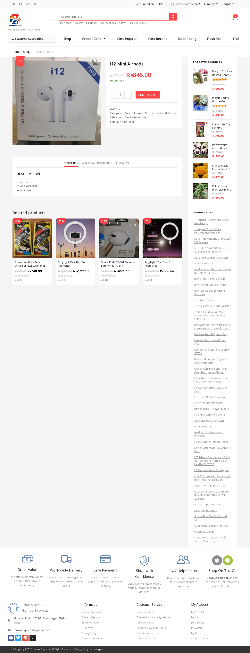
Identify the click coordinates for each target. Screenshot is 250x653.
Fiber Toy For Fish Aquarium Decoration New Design (210, 379)
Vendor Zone (92, 39)
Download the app (218, 578)
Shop (67, 39)
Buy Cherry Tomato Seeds (209, 278)
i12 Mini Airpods (125, 121)
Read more (133, 233)
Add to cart (147, 94)
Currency (209, 4)
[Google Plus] (27, 4)
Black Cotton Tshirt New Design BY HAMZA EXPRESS (212, 271)
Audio (128, 113)
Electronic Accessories (146, 113)
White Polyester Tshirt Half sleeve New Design (210, 539)
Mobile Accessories (136, 117)
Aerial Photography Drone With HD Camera (212, 240)
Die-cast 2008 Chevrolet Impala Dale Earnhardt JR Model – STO (212, 326)
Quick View (47, 223)
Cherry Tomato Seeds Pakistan (212, 306)
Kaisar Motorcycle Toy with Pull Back (212, 449)
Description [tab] (71, 163)
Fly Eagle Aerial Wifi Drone (209, 414)
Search (173, 17)
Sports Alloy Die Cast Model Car (210, 517)
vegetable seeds (204, 531)
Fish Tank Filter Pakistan (208, 403)
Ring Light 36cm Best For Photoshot (72, 263)
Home (16, 52)
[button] (95, 62)
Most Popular (126, 39)
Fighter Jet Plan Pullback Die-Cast (211, 389)
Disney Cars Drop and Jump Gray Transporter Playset (210, 370)
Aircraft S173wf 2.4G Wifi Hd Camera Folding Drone (210, 249)
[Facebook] (20, 4)
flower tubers (221, 408)
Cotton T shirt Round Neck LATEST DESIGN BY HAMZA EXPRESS (209, 315)
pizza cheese (214, 504)
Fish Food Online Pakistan (209, 397)
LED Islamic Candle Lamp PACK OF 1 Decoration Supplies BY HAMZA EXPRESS (212, 460)
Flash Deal (214, 39)
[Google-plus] (25, 638)
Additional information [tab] (97, 163)
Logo (197, 485)
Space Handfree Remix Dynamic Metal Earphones (30, 263)
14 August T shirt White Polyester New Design (207, 231)
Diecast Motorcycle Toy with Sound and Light (210, 360)
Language (228, 4)
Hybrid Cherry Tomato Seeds (211, 441)
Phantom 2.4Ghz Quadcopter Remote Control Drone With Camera (211, 495)
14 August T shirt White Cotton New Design (211, 221)
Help (161, 4)
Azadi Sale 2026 (203, 263)
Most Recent (157, 39)
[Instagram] (34, 4)
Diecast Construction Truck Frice (210, 342)
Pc (205, 485)
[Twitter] (14, 4)
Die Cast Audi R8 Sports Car (210, 334)
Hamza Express (203, 426)
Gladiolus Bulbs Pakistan (209, 420)
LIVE (236, 39)
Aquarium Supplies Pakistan (211, 257)
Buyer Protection (144, 4)
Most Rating (187, 39)
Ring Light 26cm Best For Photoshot (158, 263)
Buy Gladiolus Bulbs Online (210, 285)
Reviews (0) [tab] (122, 163)
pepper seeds (218, 485)
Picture (198, 504)
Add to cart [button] (47, 233)
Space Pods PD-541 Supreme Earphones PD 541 (118, 263)
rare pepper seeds (205, 510)
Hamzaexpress (97, 649)
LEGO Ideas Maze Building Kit (211, 470)
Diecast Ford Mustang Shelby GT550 (211, 351)
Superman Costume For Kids (211, 526)
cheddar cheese (204, 300)
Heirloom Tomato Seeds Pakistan (208, 434)
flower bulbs (201, 408)
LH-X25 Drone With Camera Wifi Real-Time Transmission (212, 477)
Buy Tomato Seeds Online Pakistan (209, 292)
